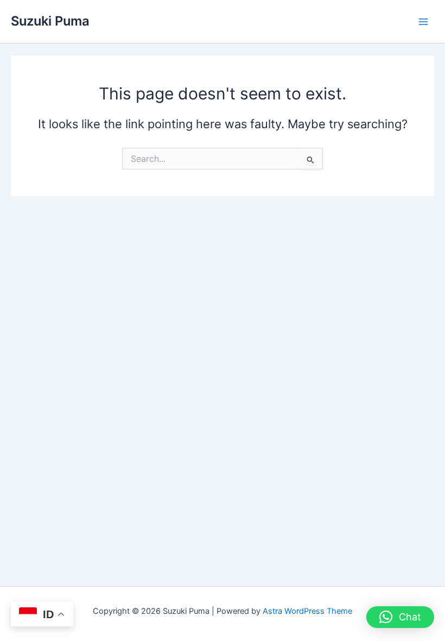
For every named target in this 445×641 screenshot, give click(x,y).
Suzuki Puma (50, 21)
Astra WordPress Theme (307, 611)
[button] (400, 617)
